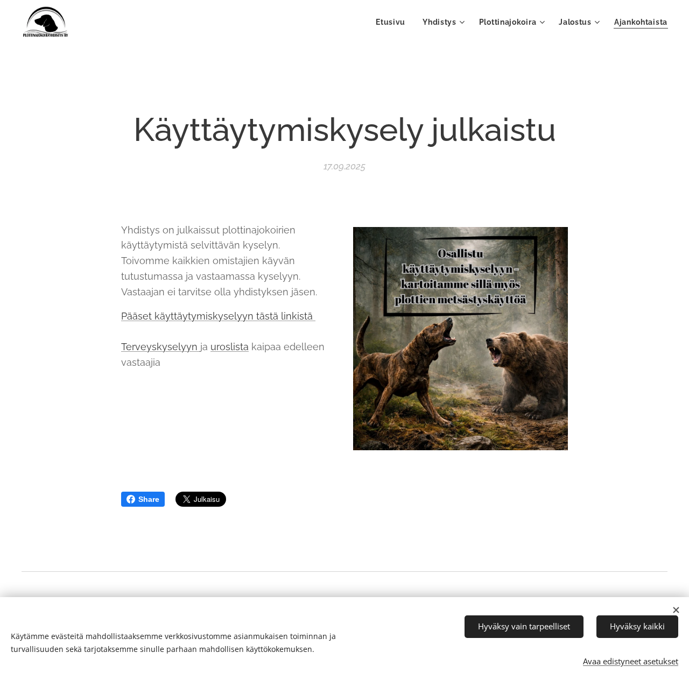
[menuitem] (393, 22)
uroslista (229, 346)
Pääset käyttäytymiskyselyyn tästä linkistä (218, 316)
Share (148, 499)
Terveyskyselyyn (160, 346)
